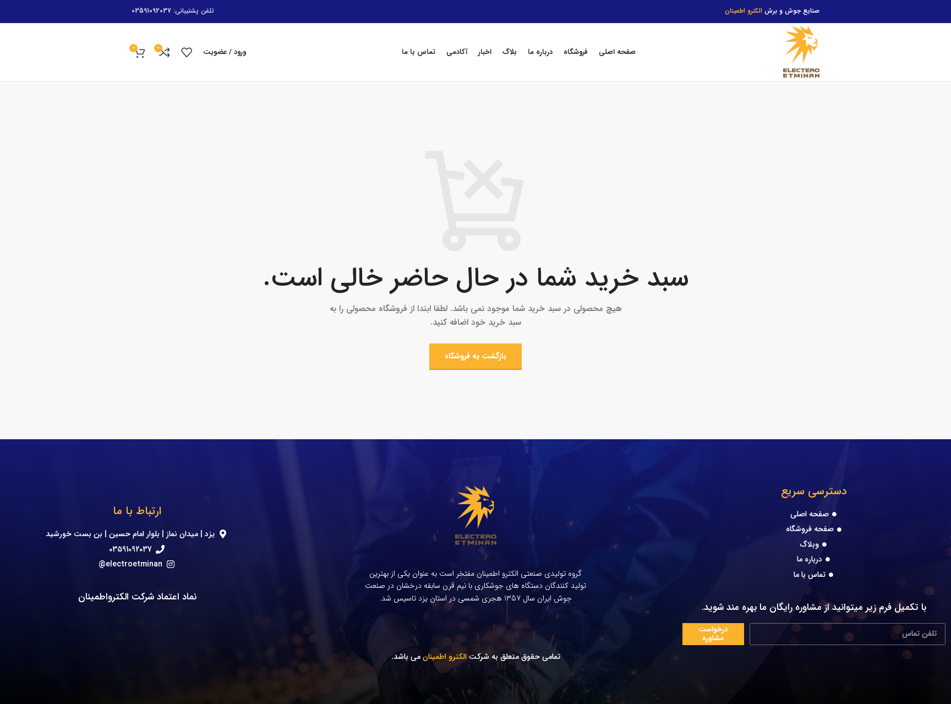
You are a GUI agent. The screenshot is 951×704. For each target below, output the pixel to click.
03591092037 (151, 11)
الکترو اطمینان (445, 657)
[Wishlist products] (187, 52)
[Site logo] (801, 52)
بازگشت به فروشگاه (475, 356)
